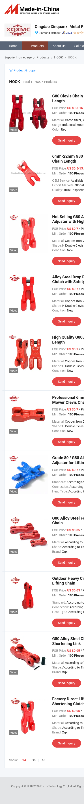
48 (43, 760)
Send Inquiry (66, 140)
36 (34, 760)
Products (37, 46)
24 (24, 760)
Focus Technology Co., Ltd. (56, 786)
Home (13, 46)
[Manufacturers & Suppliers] (32, 9)
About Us (59, 46)
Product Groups (24, 70)
